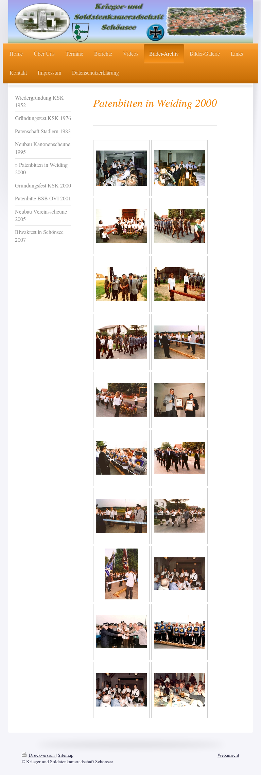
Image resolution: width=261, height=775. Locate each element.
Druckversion (42, 755)
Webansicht (228, 755)
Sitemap (65, 755)
